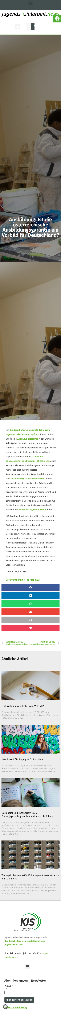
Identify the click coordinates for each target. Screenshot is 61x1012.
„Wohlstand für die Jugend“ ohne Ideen (22, 759)
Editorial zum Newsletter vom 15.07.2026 (23, 706)
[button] (57, 18)
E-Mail (8, 986)
